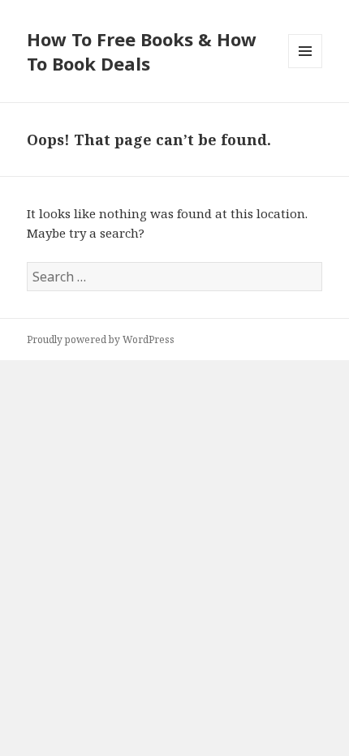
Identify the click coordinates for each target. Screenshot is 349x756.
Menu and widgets (305, 67)
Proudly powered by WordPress (100, 339)
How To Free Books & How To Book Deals (141, 51)
